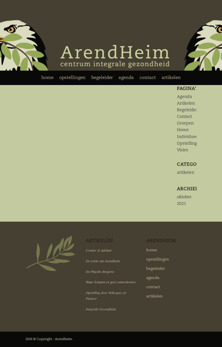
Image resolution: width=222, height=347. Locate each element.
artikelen (185, 173)
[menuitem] (47, 78)
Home (183, 130)
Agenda (184, 97)
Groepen (185, 123)
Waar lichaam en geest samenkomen (111, 282)
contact (153, 287)
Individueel (188, 137)
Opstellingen (189, 144)
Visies (182, 150)
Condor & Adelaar (99, 250)
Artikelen (186, 103)
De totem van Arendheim (103, 261)
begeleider (155, 269)
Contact (184, 117)
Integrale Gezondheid (101, 309)
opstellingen (157, 259)
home (151, 250)
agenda (152, 278)
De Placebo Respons (100, 271)
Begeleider (187, 110)
